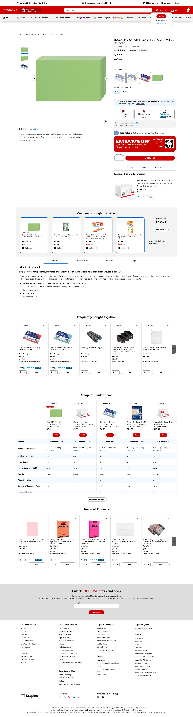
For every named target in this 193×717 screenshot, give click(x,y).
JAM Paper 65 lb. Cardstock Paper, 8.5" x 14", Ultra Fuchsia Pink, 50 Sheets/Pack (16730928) (93, 541)
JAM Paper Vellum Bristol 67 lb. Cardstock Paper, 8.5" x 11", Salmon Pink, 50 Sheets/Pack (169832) (63, 541)
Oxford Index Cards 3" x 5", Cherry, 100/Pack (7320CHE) (30, 349)
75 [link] (62, 241)
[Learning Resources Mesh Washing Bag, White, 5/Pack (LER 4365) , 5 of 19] (156, 337)
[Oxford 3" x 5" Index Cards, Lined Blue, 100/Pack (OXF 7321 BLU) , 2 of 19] (63, 337)
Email (77, 603)
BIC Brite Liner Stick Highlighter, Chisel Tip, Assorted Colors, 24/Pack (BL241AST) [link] (130, 236)
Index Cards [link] (35, 34)
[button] (149, 10)
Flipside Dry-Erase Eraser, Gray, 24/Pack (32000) (93, 349)
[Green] (157, 78)
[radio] (123, 114)
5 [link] (26, 546)
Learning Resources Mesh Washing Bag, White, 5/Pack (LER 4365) (155, 349)
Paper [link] (27, 34)
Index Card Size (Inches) (122, 87)
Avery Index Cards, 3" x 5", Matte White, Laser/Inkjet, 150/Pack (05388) (136, 424)
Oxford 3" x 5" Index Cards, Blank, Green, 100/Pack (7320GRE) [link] (33, 236)
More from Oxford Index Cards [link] (52, 34)
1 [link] (88, 354)
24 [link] (30, 241)
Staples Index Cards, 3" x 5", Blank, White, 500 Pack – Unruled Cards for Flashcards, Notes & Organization (155, 183)
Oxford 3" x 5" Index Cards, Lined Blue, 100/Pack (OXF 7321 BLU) (62, 349)
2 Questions (143, 50)
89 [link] (94, 241)
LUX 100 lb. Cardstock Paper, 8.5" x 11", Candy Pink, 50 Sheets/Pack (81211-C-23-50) (31, 541)
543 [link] (146, 189)
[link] (32, 3)
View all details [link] (36, 129)
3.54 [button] (115, 50)
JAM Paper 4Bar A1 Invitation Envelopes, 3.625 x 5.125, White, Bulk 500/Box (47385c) (124, 541)
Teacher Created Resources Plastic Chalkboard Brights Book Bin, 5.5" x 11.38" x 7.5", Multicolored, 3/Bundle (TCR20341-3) (123, 349)
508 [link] (169, 442)
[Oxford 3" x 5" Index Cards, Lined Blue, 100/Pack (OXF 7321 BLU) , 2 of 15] (110, 413)
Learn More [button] (159, 133)
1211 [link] (127, 241)
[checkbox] (34, 248)
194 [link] (142, 442)
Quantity (119, 155)
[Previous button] (34, 79)
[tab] (55, 260)
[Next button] (106, 79)
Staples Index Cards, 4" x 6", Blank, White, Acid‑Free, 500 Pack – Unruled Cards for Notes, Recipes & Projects (163, 424)
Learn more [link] (140, 104)
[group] (32, 349)
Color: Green (118, 69)
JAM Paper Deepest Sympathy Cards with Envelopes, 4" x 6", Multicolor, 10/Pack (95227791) (156, 541)
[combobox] (108, 10)
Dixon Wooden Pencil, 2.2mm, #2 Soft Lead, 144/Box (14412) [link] (66, 236)
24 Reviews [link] (133, 50)
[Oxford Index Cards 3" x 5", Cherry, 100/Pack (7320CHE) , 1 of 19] (32, 337)
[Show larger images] (106, 121)
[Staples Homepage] (10, 10)
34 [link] (58, 354)
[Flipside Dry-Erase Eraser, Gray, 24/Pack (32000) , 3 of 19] (94, 337)
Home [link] (21, 34)
